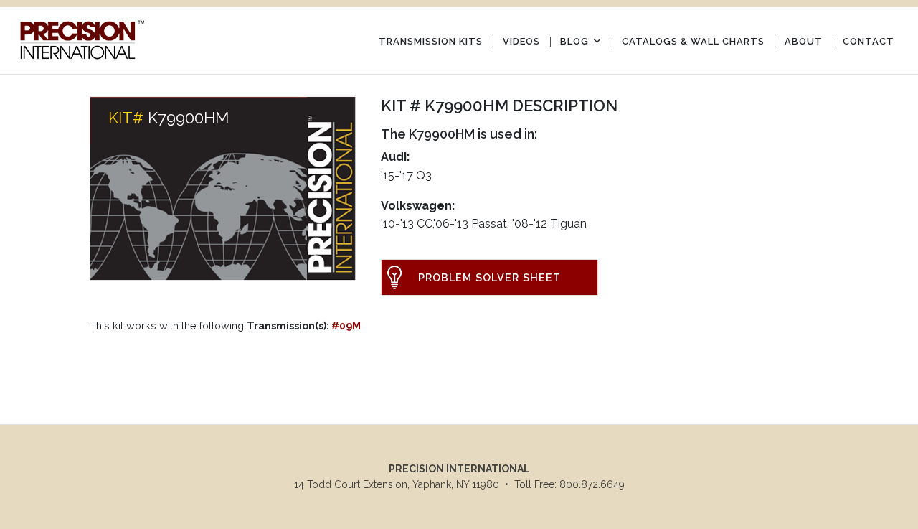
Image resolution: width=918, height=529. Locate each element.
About (804, 41)
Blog (574, 41)
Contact (868, 41)
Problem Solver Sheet (489, 277)
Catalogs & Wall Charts (693, 41)
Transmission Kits (431, 41)
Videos (521, 41)
